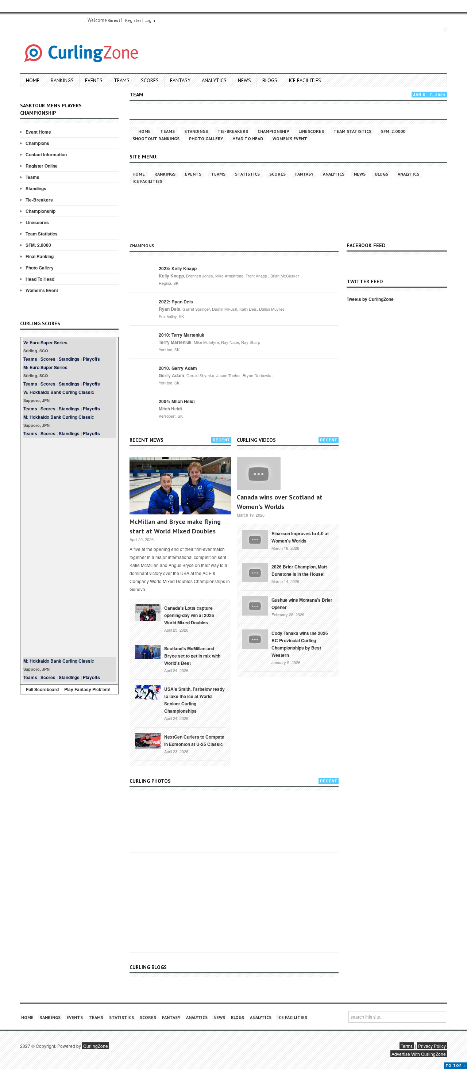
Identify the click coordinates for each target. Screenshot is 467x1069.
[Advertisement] (69, 547)
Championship (40, 211)
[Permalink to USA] (148, 692)
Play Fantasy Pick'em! (87, 689)
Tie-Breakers (39, 199)
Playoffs (91, 359)
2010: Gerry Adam (178, 368)
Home (32, 80)
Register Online (42, 165)
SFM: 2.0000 (38, 245)
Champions (37, 143)
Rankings (62, 80)
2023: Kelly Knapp (178, 268)
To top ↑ (455, 1065)
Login (149, 20)
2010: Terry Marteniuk (181, 335)
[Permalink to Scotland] (148, 651)
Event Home (38, 132)
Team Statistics (42, 233)
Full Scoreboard (42, 689)
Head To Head (40, 279)
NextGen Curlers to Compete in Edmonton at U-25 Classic (194, 740)
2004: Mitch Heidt (177, 401)
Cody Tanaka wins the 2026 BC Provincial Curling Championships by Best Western (299, 644)
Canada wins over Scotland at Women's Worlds (280, 502)
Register (133, 20)
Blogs (269, 80)
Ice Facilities (305, 80)
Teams (122, 80)
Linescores (37, 222)
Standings (36, 188)
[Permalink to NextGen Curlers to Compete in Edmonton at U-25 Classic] (148, 740)
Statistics (247, 174)
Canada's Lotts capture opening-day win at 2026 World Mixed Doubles (189, 615)
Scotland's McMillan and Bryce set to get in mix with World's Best (192, 655)
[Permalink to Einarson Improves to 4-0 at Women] (255, 538)
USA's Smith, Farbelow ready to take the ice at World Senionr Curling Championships (194, 700)
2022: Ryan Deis (176, 301)
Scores (150, 80)
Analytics (214, 80)
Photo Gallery (40, 267)
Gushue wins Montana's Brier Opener (301, 603)
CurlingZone (95, 1046)
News (244, 80)
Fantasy (180, 80)
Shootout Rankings (156, 138)
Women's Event (42, 290)
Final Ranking (40, 256)
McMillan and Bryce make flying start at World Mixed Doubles (175, 526)
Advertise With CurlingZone (418, 1054)
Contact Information (46, 154)
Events (94, 80)
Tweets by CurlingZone (370, 299)
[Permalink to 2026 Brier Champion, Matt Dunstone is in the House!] (255, 572)
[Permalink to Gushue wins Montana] (255, 605)
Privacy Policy (432, 1046)
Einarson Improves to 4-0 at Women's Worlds (300, 537)
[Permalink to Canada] (148, 612)
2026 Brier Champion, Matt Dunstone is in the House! (299, 570)
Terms (407, 1046)
